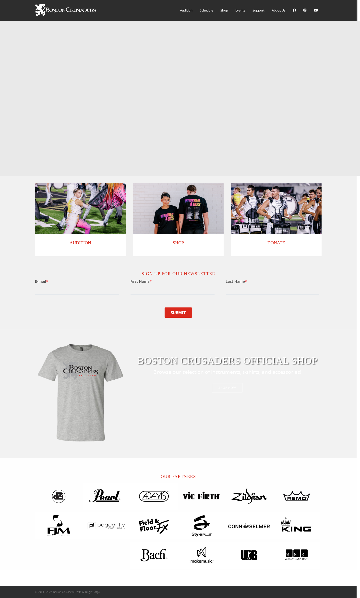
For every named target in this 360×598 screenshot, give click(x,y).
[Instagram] (305, 10)
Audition (186, 10)
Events (240, 10)
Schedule (206, 10)
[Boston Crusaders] (65, 15)
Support (258, 10)
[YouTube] (316, 10)
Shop (224, 10)
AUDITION (80, 242)
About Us (278, 10)
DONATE (276, 242)
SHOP (178, 242)
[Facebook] (294, 10)
